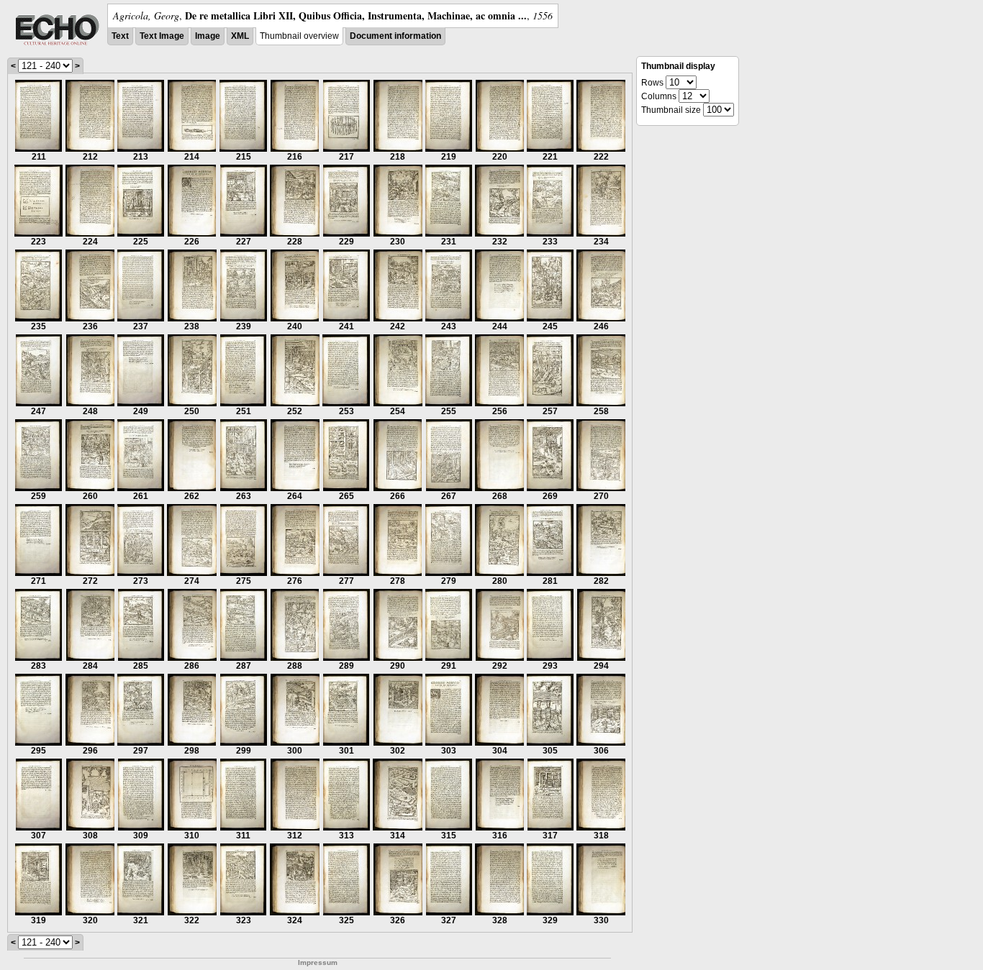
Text (120, 36)
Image (207, 36)
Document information (395, 36)
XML (240, 36)
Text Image (162, 36)
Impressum (318, 962)
